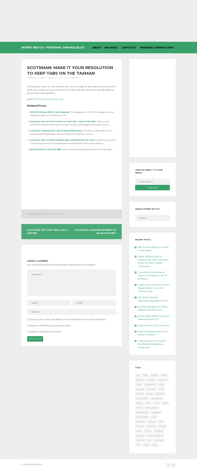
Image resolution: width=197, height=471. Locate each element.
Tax (62, 214)
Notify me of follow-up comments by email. (50, 325)
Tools (146, 445)
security (148, 431)
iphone (139, 403)
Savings (162, 426)
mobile (165, 403)
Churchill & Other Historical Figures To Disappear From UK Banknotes (152, 275)
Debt (161, 384)
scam (139, 431)
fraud (161, 389)
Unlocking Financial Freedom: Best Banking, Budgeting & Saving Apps (152, 344)
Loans (156, 403)
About (97, 47)
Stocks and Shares (155, 435)
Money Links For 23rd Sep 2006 (45, 149)
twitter (154, 445)
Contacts (129, 47)
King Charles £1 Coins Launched (153, 325)
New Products (142, 417)
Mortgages (156, 412)
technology (158, 440)
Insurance (160, 394)
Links (148, 403)
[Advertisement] (98, 21)
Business (38, 214)
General (140, 394)
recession (151, 426)
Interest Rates (142, 398)
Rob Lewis (58, 78)
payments (141, 421)
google (149, 394)
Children (151, 380)
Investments (156, 398)
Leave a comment (71, 78)
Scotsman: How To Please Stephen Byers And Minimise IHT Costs (62, 140)
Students (140, 440)
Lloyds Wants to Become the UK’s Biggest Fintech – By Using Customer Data (154, 288)
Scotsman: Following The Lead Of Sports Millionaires (56, 130)
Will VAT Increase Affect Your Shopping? (50, 112)
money (139, 407)
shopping (158, 431)
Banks (164, 375)
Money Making (152, 407)
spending (140, 435)
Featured (151, 389)
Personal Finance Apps (156, 47)
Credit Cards (54, 214)
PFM (161, 421)
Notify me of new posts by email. (45, 331)
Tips (138, 445)
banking (154, 375)
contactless (162, 380)
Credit (45, 214)
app (138, 375)
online (154, 417)
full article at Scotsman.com (49, 99)
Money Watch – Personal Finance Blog (53, 47)
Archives (110, 47)
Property (140, 426)
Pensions (152, 421)
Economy (140, 389)
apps (145, 375)
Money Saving (142, 412)
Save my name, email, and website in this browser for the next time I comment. (68, 319)
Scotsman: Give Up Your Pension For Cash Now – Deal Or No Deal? (63, 121)
